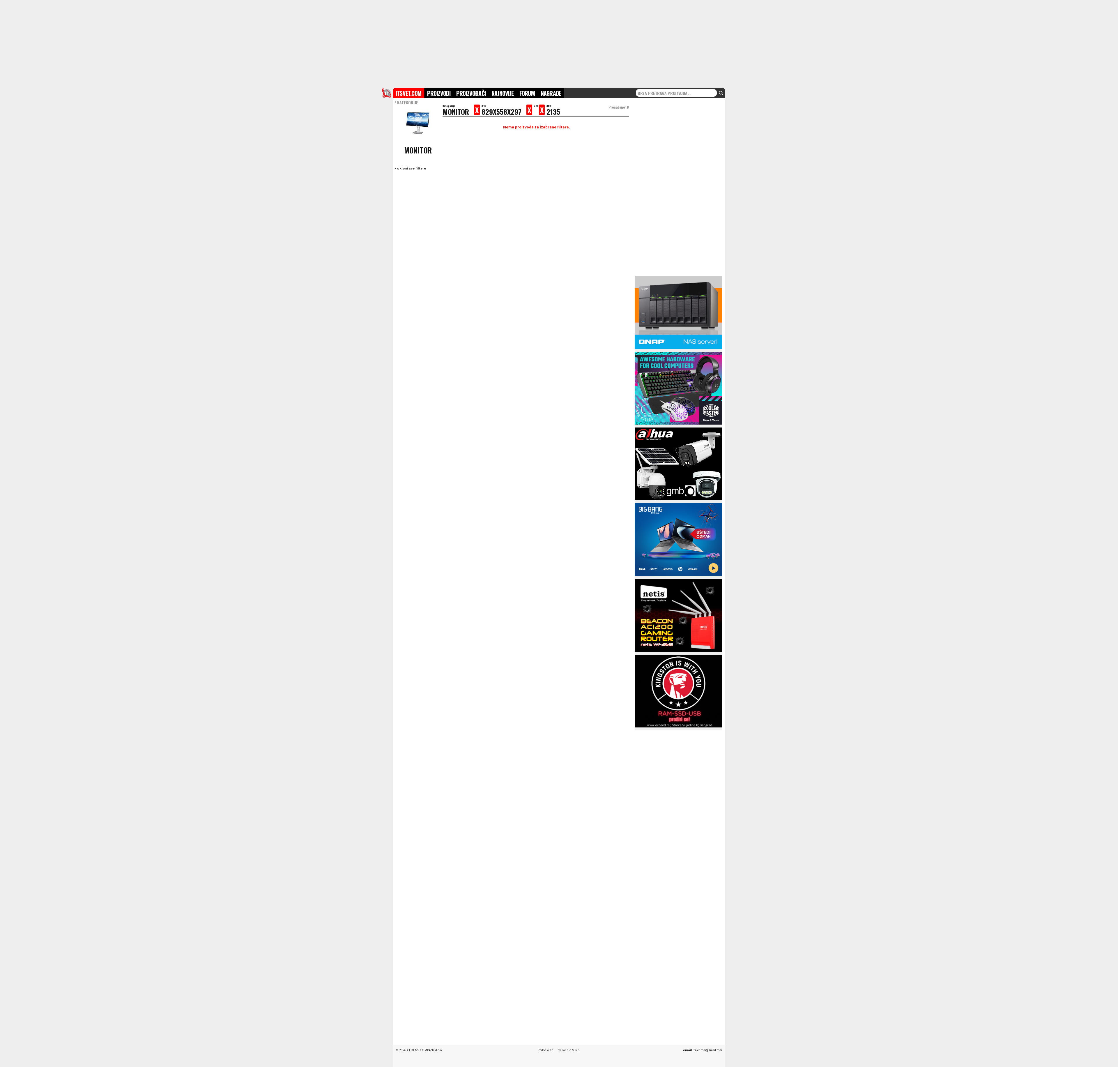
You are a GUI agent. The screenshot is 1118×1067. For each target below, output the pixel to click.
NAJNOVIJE (502, 93)
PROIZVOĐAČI (471, 93)
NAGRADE (551, 93)
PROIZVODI (438, 93)
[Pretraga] (721, 93)
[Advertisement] (559, 43)
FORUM (527, 93)
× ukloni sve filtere (410, 168)
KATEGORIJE (406, 102)
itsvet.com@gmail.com (707, 1050)
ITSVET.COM (408, 93)
